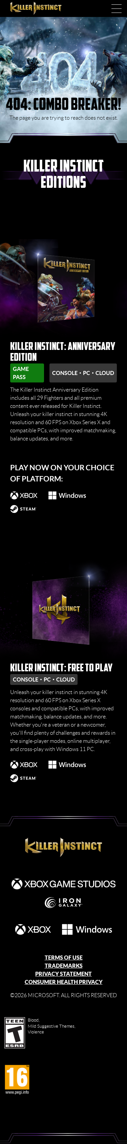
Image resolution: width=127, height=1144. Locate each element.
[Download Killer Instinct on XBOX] (24, 495)
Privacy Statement (63, 974)
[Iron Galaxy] (63, 902)
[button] (116, 8)
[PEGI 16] (17, 1080)
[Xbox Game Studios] (64, 884)
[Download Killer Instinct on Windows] (67, 495)
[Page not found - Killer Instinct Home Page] (63, 847)
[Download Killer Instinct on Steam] (23, 509)
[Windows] (87, 929)
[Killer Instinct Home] (43, 8)
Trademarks (64, 966)
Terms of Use (64, 957)
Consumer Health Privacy (64, 982)
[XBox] (33, 929)
